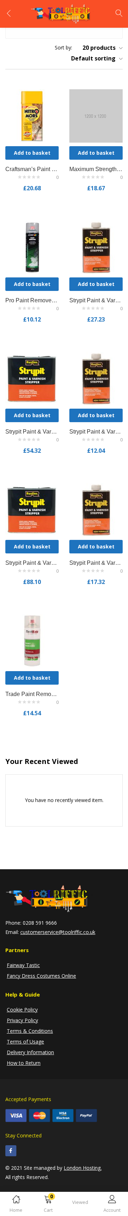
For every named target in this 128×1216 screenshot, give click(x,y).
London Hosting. (83, 1167)
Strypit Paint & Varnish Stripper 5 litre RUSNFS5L (32, 563)
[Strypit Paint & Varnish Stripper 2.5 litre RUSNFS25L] (32, 377)
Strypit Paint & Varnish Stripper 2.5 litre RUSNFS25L (32, 432)
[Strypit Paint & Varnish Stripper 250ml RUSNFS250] (96, 377)
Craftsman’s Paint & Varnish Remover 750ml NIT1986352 (32, 169)
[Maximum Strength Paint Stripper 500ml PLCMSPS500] (96, 115)
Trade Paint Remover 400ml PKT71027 (32, 694)
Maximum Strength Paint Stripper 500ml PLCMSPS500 (96, 169)
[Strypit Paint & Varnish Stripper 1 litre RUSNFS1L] (96, 246)
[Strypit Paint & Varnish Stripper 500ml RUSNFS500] (96, 508)
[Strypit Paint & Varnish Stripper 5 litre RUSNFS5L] (32, 508)
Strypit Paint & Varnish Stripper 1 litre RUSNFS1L (96, 300)
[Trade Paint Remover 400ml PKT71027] (32, 640)
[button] (48, 1205)
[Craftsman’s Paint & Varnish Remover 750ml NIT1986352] (32, 115)
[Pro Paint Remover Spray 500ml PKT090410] (32, 246)
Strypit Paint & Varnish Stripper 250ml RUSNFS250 (96, 432)
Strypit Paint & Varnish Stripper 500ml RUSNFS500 (96, 563)
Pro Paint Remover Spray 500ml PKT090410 (32, 300)
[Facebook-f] (10, 1150)
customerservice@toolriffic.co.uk (57, 932)
